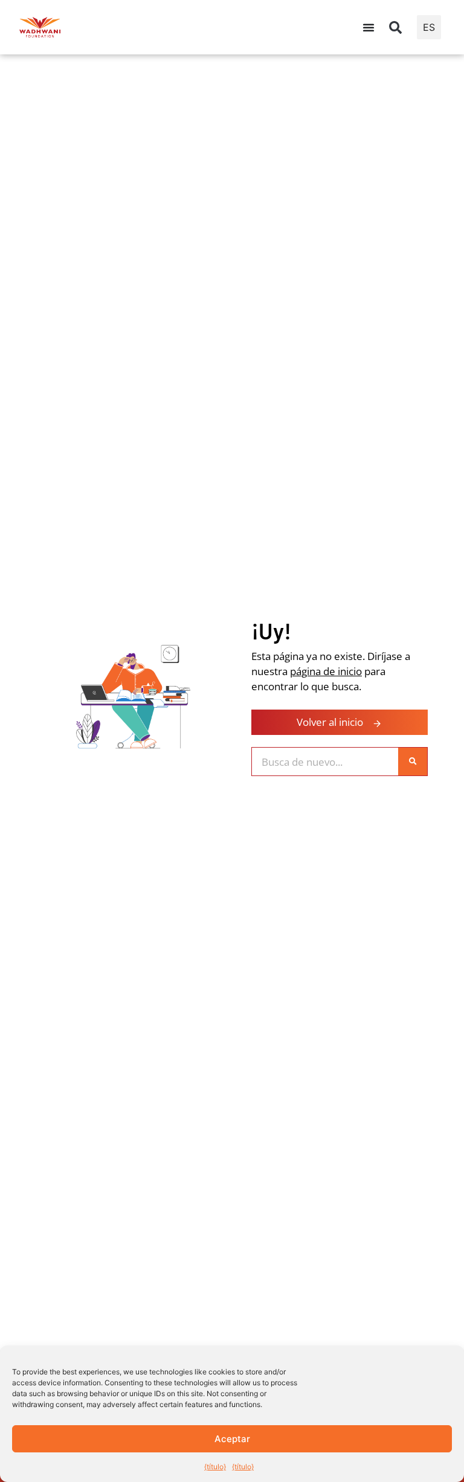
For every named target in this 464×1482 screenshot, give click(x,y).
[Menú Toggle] (368, 27)
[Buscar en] (412, 761)
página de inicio (326, 671)
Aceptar (232, 1439)
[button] (396, 27)
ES (429, 27)
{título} (215, 1466)
